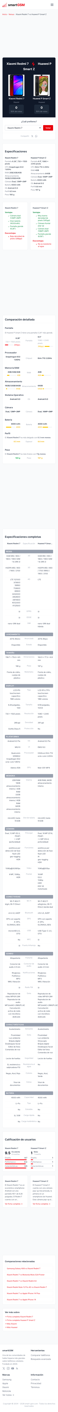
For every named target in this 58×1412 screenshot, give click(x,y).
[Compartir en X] (32, 136)
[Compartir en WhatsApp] (36, 136)
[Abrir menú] (52, 4)
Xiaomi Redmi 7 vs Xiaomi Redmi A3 (22, 1281)
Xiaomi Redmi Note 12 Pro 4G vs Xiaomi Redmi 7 (27, 1287)
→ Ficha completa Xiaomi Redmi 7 (19, 1317)
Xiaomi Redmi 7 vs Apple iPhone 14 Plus (23, 1293)
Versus (11, 14)
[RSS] (17, 1368)
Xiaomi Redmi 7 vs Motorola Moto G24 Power (25, 1275)
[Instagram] (8, 1368)
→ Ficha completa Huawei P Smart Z (20, 1320)
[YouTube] (12, 1368)
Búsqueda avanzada (41, 1359)
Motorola (6, 1391)
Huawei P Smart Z (42, 98)
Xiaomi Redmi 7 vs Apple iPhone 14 (21, 1299)
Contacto (35, 1379)
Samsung (6, 1379)
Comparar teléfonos (40, 1355)
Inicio (4, 14)
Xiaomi (5, 1387)
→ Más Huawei (11, 1327)
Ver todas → (8, 1395)
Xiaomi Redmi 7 (16, 98)
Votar (48, 128)
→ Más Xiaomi (11, 1324)
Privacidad (36, 1383)
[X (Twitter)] (3, 1368)
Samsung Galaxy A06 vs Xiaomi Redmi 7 (23, 1268)
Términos (35, 1387)
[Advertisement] (29, 282)
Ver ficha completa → (13, 1204)
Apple (5, 1383)
